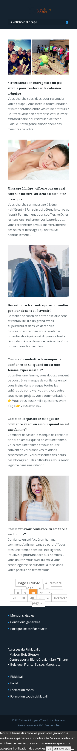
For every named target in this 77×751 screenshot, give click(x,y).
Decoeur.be (52, 725)
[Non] (72, 749)
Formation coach (22, 690)
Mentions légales (22, 615)
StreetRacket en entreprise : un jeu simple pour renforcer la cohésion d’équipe (35, 88)
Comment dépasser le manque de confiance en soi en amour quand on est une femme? (38, 424)
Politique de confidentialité (28, 629)
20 (14, 598)
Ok (49, 748)
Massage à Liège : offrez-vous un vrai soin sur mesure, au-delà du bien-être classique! (37, 193)
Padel (14, 683)
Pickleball (16, 677)
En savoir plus (62, 748)
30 (23, 598)
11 (42, 593)
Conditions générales (25, 622)
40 (32, 598)
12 (50, 593)
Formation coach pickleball (28, 696)
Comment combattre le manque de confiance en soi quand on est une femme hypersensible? (34, 364)
